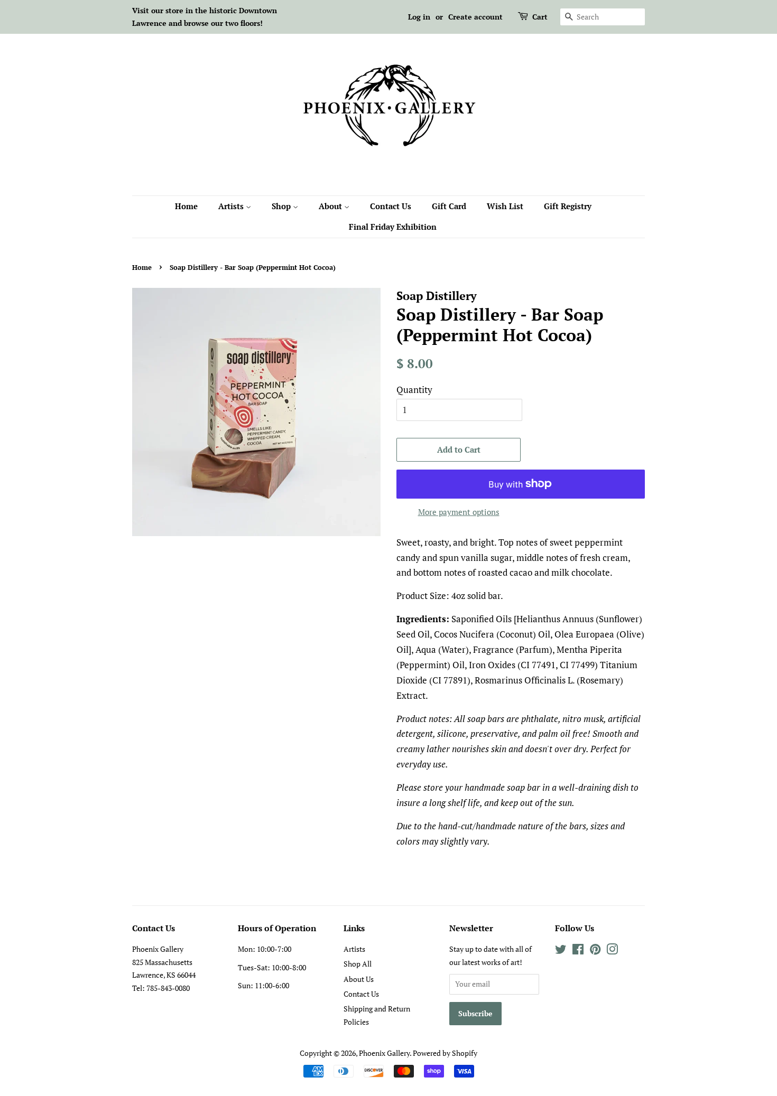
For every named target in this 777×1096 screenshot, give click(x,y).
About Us (359, 979)
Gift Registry (567, 206)
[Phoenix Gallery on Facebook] (578, 951)
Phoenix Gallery (384, 1053)
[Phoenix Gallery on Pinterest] (595, 951)
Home (186, 206)
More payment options (459, 512)
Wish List (505, 206)
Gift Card (449, 206)
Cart (540, 17)
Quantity (414, 389)
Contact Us (390, 206)
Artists (232, 206)
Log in (419, 17)
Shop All (358, 964)
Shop (282, 206)
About (331, 206)
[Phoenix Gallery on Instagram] (612, 951)
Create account (475, 17)
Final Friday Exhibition (393, 226)
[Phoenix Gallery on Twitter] (561, 951)
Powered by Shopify (445, 1053)
